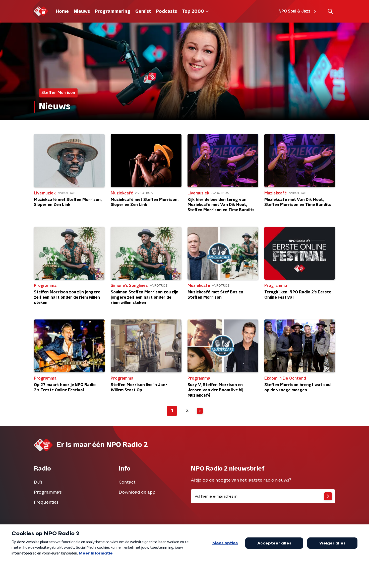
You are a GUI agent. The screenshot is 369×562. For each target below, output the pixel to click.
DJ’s (38, 482)
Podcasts (166, 11)
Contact (127, 482)
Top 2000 (193, 11)
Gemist (143, 11)
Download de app (137, 492)
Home (62, 11)
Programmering (112, 11)
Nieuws (82, 11)
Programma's (48, 492)
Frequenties (46, 502)
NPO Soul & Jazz (295, 11)
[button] (330, 11)
